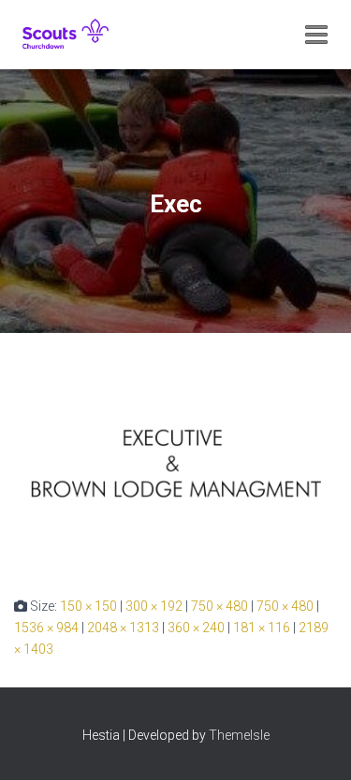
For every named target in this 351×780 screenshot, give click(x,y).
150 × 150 (88, 606)
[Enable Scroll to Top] (314, 742)
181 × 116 (261, 627)
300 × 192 (154, 606)
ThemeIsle (239, 735)
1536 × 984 (46, 627)
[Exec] (175, 463)
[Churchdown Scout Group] (72, 34)
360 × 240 (196, 627)
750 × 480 (219, 606)
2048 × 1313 (123, 627)
